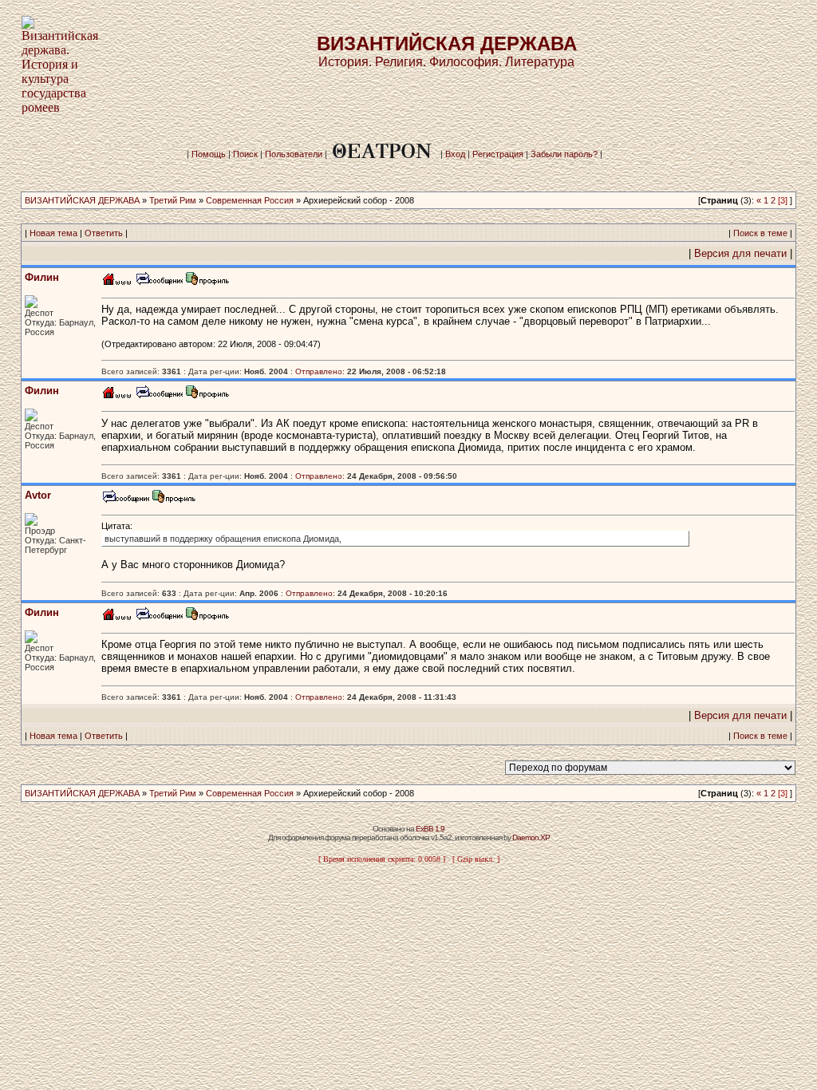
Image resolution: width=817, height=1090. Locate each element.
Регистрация (497, 154)
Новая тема (53, 233)
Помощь (208, 154)
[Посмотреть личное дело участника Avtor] (174, 500)
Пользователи (293, 154)
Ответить (104, 233)
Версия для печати (740, 253)
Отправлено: (320, 371)
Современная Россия (250, 200)
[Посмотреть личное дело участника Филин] (207, 282)
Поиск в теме (760, 233)
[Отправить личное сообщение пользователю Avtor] (125, 500)
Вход (455, 154)
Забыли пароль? (564, 154)
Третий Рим (172, 200)
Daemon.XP (531, 837)
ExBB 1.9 (430, 828)
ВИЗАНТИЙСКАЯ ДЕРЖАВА (82, 200)
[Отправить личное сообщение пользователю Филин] (159, 282)
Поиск (245, 154)
